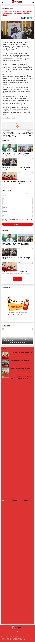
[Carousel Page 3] (14, 342)
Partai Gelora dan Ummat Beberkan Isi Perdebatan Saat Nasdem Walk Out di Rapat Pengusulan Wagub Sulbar (9, 182)
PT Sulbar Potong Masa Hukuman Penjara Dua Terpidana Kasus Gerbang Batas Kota (25, 168)
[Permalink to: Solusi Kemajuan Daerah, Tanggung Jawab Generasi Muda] (17, 336)
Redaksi (3, 638)
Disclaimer (9, 638)
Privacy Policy (17, 638)
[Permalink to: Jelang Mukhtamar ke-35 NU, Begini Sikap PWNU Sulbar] (9, 148)
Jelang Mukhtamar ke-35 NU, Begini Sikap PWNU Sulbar (9, 154)
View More (17, 279)
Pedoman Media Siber (19, 639)
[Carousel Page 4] (16, 342)
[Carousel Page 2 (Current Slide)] (12, 342)
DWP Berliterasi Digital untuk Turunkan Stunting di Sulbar (25, 133)
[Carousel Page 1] (10, 342)
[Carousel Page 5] (18, 342)
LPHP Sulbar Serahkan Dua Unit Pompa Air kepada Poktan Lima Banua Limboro (24, 154)
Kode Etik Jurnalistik (6, 639)
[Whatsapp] (31, 18)
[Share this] (22, 18)
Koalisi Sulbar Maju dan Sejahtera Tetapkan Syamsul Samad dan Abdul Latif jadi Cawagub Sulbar (25, 182)
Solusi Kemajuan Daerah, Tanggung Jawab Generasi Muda (17, 339)
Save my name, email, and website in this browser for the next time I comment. (17, 219)
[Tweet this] (25, 18)
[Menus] (2, 2)
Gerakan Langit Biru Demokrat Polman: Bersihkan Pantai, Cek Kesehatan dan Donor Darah (21, 377)
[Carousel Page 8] (24, 342)
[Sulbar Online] (17, 2)
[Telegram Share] (28, 18)
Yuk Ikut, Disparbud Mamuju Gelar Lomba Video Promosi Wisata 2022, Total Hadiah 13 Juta (9, 133)
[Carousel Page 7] (22, 342)
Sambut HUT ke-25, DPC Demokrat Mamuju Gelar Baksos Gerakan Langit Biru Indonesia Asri (20, 501)
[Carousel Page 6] (20, 342)
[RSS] (17, 126)
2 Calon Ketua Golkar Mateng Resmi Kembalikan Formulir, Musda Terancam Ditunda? (21, 369)
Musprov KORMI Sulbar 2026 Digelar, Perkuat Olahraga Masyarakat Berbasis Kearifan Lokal (8, 168)
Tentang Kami (23, 636)
